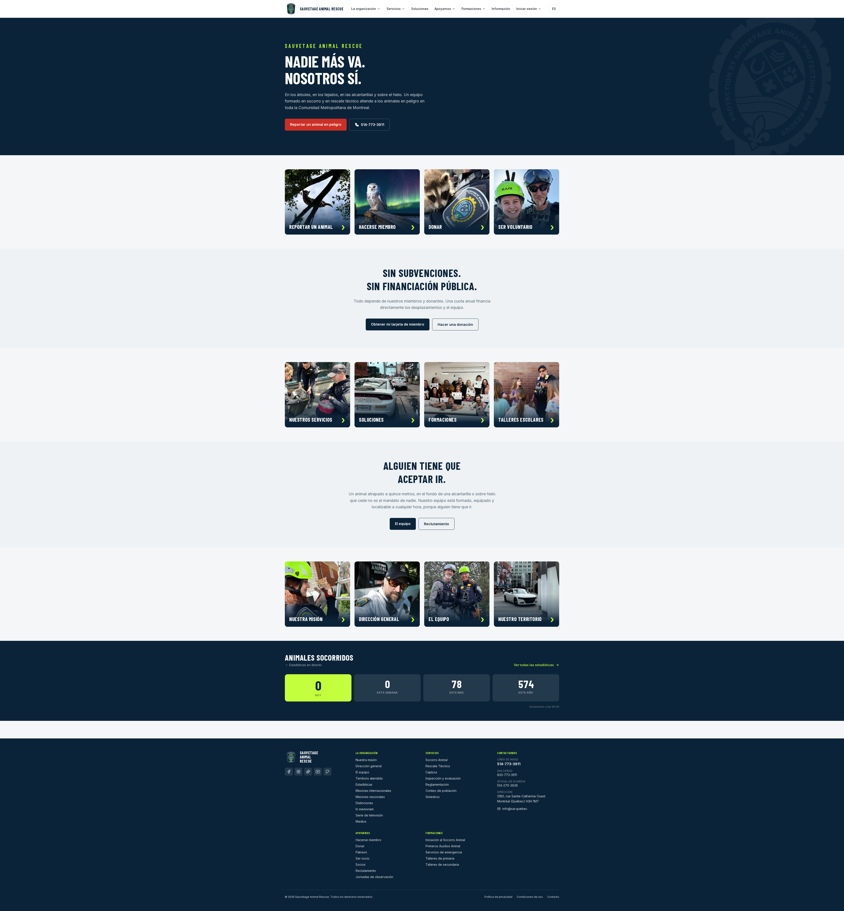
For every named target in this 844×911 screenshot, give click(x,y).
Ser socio (362, 858)
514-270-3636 (507, 785)
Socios (361, 864)
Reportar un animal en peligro (315, 124)
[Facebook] (289, 772)
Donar (360, 846)
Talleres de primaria (440, 858)
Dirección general (369, 766)
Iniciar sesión (526, 9)
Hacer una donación (455, 324)
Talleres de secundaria (442, 864)
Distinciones (364, 803)
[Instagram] (298, 772)
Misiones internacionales (373, 791)
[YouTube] (318, 772)
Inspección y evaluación (443, 778)
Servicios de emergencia (444, 852)
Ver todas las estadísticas (534, 665)
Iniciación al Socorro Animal (445, 840)
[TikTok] (308, 772)
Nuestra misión (366, 760)
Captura (431, 772)
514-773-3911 (372, 124)
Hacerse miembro (368, 840)
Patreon (361, 852)
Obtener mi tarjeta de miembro (397, 324)
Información (501, 9)
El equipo (403, 523)
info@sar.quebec (514, 809)
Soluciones (419, 9)
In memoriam (365, 809)
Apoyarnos (443, 9)
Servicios (394, 9)
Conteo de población (441, 791)
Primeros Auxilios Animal (443, 846)
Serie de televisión (369, 815)
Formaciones (471, 9)
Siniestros (433, 797)
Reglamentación (437, 784)
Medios (361, 821)
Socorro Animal (436, 760)
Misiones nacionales (370, 797)
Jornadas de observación (374, 877)
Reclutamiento (436, 524)
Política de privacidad (498, 896)
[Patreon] (327, 772)
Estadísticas (364, 784)
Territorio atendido (369, 778)
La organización (363, 9)
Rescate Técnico (438, 766)
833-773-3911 (507, 775)
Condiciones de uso (530, 896)
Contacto (553, 896)
